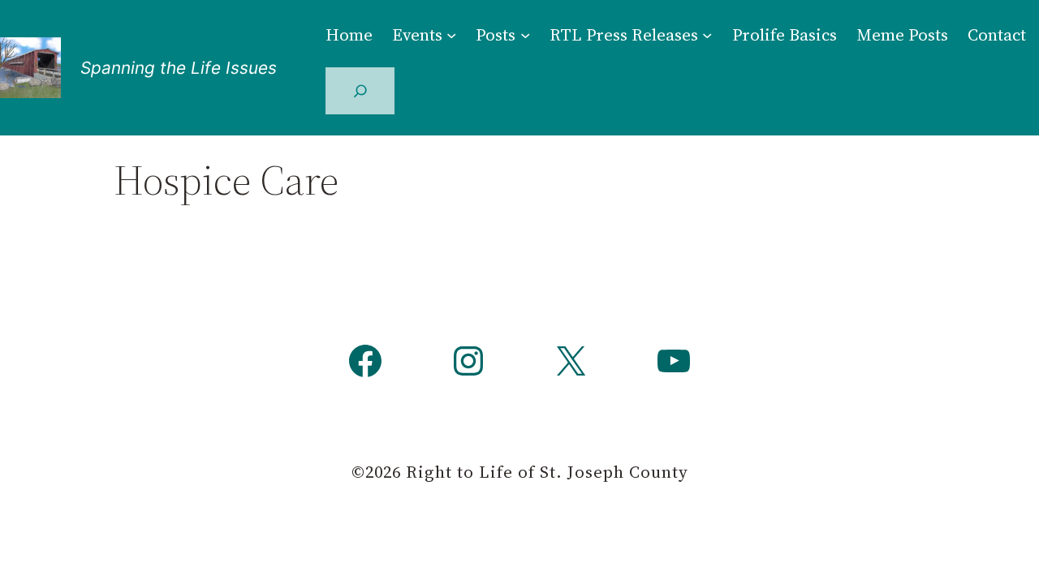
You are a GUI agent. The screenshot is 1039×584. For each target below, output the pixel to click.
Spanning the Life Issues (178, 68)
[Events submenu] (451, 34)
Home (349, 34)
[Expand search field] (359, 90)
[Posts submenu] (525, 34)
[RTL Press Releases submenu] (707, 34)
